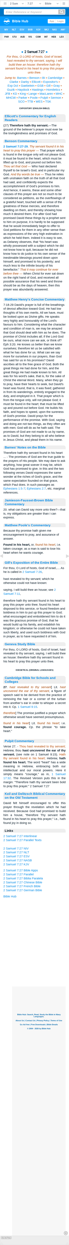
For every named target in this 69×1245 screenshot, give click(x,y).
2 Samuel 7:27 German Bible (22, 890)
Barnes (22, 78)
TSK (48, 101)
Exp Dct (13, 85)
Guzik (11, 89)
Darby (25, 82)
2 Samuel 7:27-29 (15, 146)
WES (39, 101)
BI (43, 78)
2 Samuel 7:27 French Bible (22, 886)
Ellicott (36, 82)
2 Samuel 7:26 (32, 572)
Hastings (38, 89)
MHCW (11, 97)
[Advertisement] (39, 965)
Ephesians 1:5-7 (14, 488)
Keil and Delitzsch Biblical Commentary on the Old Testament (35, 795)
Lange (32, 93)
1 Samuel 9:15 (27, 707)
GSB (40, 85)
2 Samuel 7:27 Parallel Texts (22, 840)
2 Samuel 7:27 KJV (16, 864)
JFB (7, 93)
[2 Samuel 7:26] (4, 563)
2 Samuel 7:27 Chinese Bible (22, 882)
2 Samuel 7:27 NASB (17, 860)
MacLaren (46, 93)
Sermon (56, 97)
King (23, 93)
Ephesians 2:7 (36, 488)
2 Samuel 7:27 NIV (16, 848)
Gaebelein (27, 85)
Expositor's (50, 82)
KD (15, 93)
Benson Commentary (21, 141)
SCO (21, 101)
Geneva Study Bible (20, 644)
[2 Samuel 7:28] (65, 563)
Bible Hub (9, 896)
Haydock (23, 89)
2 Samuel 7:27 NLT (16, 852)
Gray (56, 85)
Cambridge (55, 78)
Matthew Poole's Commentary (28, 525)
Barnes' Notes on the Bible (25, 447)
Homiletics (53, 89)
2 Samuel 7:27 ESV (16, 856)
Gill (48, 85)
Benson (34, 78)
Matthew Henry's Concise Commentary (34, 299)
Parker (22, 97)
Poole (34, 97)
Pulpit (44, 97)
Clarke (14, 82)
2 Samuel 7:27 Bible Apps (20, 870)
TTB (30, 101)
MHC (59, 93)
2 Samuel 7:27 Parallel (18, 874)
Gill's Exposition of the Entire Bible (31, 562)
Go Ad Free (6, 1238)
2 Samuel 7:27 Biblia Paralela (23, 878)
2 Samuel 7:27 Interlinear (20, 836)
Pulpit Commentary (19, 741)
